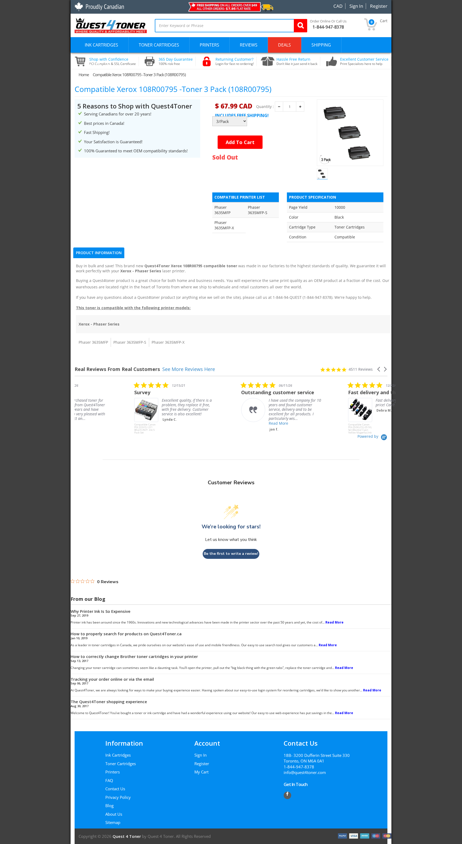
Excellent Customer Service (364, 61)
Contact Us (115, 788)
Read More (219, 423)
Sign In (200, 755)
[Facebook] (287, 795)
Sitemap (112, 822)
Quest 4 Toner (127, 836)
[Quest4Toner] (111, 25)
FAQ (109, 780)
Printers (112, 772)
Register (201, 763)
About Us (113, 814)
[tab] (98, 252)
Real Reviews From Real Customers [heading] (117, 369)
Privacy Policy (118, 797)
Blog (109, 805)
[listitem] (115, 408)
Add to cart (240, 142)
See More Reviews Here (188, 369)
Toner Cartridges (120, 763)
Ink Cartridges (118, 755)
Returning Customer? (234, 61)
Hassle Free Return (296, 61)
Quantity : (265, 106)
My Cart (201, 772)
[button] (379, 369)
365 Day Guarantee (176, 61)
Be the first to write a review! (231, 553)
